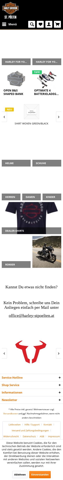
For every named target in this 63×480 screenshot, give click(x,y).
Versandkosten (10, 413)
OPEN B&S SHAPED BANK (13, 92)
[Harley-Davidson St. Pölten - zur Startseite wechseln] (10, 10)
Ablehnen (20, 474)
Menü (12, 24)
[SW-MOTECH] (31, 353)
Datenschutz (29, 436)
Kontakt (48, 424)
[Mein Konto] (48, 24)
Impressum (54, 436)
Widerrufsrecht (11, 436)
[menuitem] (9, 24)
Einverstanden (40, 474)
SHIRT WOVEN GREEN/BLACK (31, 123)
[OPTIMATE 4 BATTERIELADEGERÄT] (46, 79)
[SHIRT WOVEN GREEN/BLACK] (31, 111)
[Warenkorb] (57, 24)
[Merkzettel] (40, 24)
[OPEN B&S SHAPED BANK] (16, 79)
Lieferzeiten (15, 424)
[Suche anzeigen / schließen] (31, 24)
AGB (42, 436)
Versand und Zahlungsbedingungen (30, 430)
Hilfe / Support (32, 424)
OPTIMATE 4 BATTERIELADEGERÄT (46, 92)
